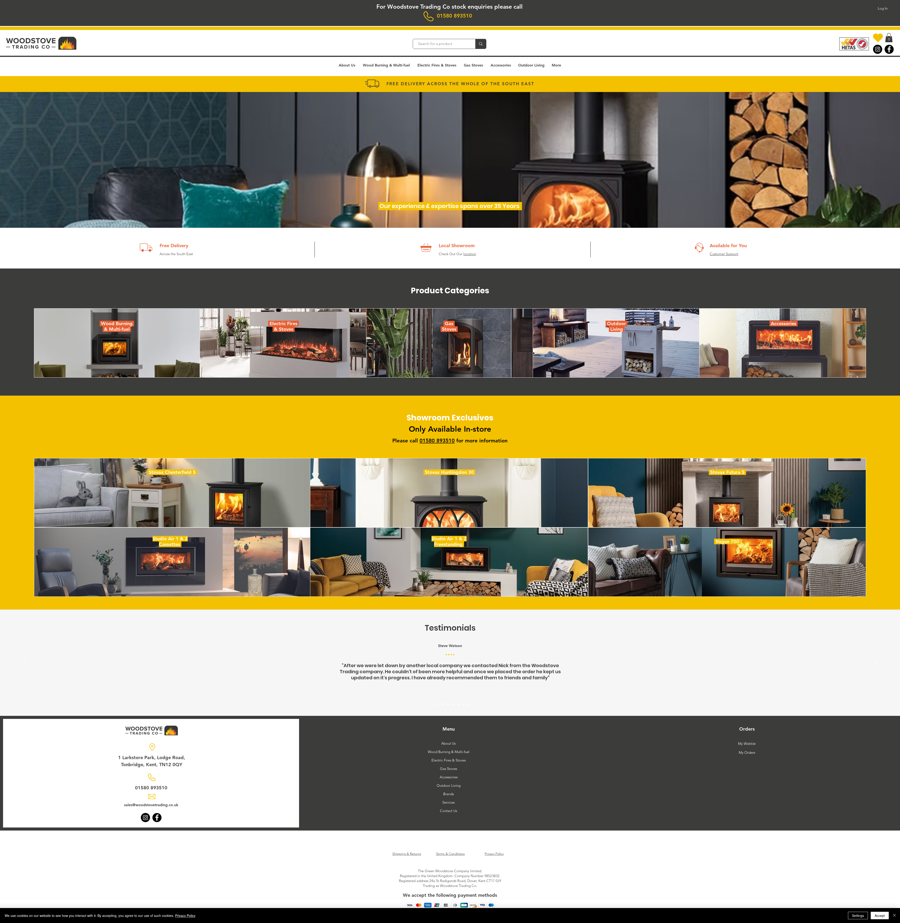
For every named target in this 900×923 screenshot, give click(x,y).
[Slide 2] (437, 704)
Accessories (449, 777)
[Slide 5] (453, 704)
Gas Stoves (448, 768)
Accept (880, 915)
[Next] (875, 663)
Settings (858, 915)
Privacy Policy (185, 915)
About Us (448, 743)
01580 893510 (454, 16)
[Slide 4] (447, 704)
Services (448, 802)
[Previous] (25, 663)
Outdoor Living (449, 785)
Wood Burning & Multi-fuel (448, 752)
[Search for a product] (480, 44)
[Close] (894, 915)
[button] (889, 37)
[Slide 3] (442, 704)
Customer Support (724, 254)
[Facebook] (889, 49)
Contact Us (448, 811)
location (469, 254)
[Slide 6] (458, 704)
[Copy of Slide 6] (463, 704)
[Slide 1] (431, 704)
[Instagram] (877, 49)
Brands (448, 794)
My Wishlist (747, 743)
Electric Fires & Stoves (448, 760)
